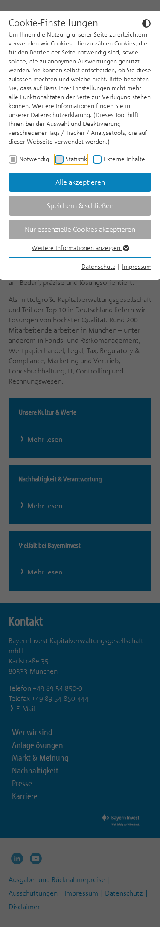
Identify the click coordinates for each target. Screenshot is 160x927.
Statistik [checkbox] (76, 158)
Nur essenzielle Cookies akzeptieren (80, 229)
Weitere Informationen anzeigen (77, 247)
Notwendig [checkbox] (34, 158)
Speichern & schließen (80, 205)
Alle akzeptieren (80, 182)
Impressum (136, 266)
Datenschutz (98, 266)
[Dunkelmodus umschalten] (146, 23)
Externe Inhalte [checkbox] (124, 158)
